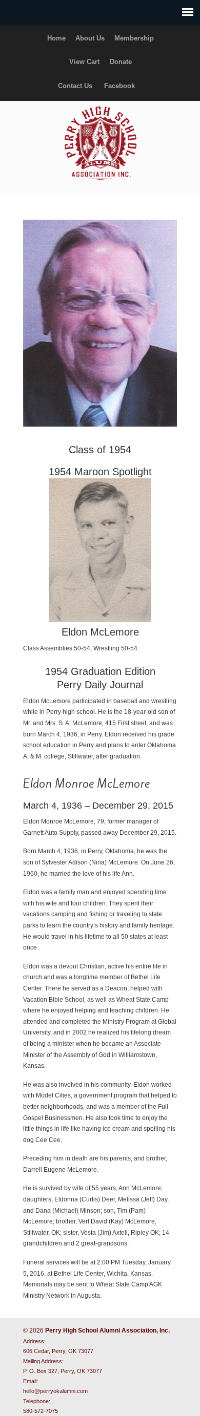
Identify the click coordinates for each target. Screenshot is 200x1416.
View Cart (84, 62)
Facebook (119, 86)
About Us (90, 38)
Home (56, 38)
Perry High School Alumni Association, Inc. (100, 142)
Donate (121, 62)
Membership (134, 38)
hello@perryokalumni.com (55, 1391)
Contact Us (75, 86)
